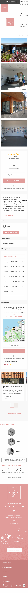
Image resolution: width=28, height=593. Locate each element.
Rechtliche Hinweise (6, 562)
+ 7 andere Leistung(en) (14, 168)
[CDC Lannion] (5, 586)
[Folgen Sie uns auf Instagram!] (5, 507)
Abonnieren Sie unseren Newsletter (14, 477)
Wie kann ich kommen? (14, 550)
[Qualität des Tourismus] (12, 586)
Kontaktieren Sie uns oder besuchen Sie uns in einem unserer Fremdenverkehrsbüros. (14, 460)
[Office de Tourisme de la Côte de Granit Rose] (10, 21)
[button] (21, 35)
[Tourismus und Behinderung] (24, 586)
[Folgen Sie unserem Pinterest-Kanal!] (23, 507)
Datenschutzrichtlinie (7, 567)
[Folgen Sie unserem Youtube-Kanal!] (18, 507)
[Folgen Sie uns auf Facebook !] (9, 507)
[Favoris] (19, 36)
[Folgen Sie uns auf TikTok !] (14, 507)
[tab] (12, 256)
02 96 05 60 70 (14, 523)
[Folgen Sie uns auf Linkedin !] (14, 511)
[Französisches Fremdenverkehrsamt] (18, 586)
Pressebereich (6, 581)
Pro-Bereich (5, 572)
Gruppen (4, 576)
